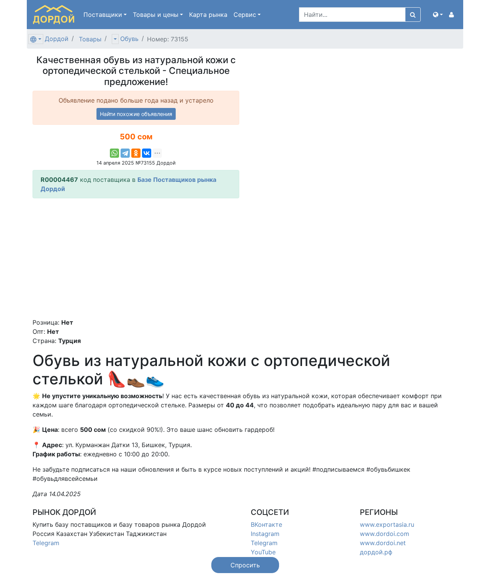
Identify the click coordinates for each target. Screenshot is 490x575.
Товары (90, 39)
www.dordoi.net (383, 543)
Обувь (129, 38)
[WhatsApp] (114, 153)
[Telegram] (125, 153)
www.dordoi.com (384, 533)
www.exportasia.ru (387, 524)
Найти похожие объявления (136, 114)
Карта (208, 14)
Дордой (57, 38)
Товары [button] (155, 14)
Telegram (46, 543)
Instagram (265, 533)
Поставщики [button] (102, 14)
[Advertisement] (136, 258)
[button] (438, 14)
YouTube (263, 552)
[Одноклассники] (135, 153)
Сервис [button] (245, 14)
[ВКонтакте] (146, 153)
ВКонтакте (266, 524)
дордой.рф (376, 552)
